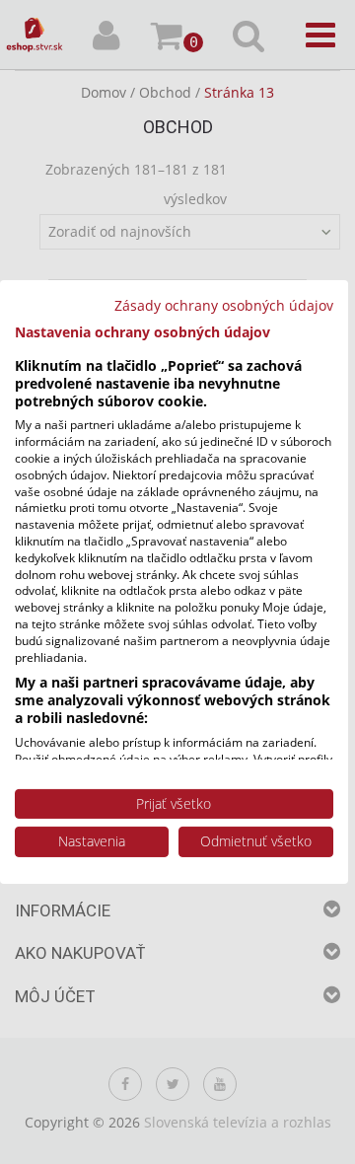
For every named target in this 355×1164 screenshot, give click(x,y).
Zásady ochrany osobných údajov (223, 305)
